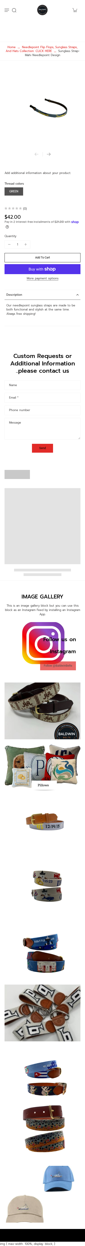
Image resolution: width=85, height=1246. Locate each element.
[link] (58, 665)
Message (15, 422)
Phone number (19, 410)
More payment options (42, 278)
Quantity (10, 236)
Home (11, 47)
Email (13, 398)
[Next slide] (49, 154)
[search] (14, 10)
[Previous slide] (36, 154)
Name (13, 385)
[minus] (9, 244)
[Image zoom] (42, 107)
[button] (42, 257)
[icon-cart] (75, 10)
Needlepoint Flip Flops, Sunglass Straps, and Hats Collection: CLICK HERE (42, 49)
